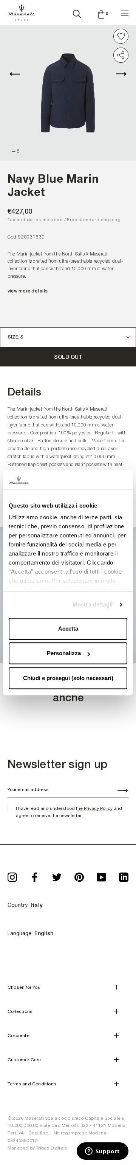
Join (118, 791)
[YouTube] (101, 874)
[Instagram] (12, 874)
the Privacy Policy (94, 808)
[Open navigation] (124, 12)
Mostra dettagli (93, 605)
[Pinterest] (79, 874)
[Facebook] (34, 874)
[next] (117, 74)
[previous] (19, 74)
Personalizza (64, 653)
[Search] (77, 12)
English (43, 933)
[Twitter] (57, 874)
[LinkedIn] (123, 874)
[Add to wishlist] (120, 36)
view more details (28, 291)
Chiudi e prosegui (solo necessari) (68, 678)
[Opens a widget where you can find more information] (102, 1151)
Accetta (68, 628)
